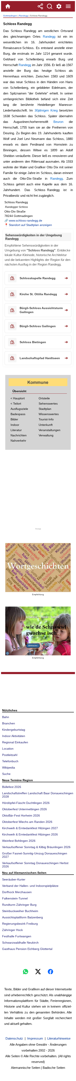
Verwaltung (46, 435)
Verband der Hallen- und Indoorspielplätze (30, 885)
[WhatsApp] (25, 971)
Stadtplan (45, 408)
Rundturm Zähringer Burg (19, 904)
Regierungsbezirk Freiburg (20, 923)
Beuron (58, 122)
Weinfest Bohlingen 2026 (18, 840)
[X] (38, 971)
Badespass (18, 414)
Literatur (16, 430)
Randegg (23, 16)
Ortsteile (44, 398)
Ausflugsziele (19, 408)
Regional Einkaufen (15, 742)
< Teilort (16, 403)
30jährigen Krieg (46, 110)
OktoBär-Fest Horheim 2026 (21, 815)
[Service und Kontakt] (59, 6)
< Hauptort (18, 398)
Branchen (8, 723)
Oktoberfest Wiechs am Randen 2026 (27, 821)
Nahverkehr (18, 440)
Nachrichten (19, 435)
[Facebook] (50, 971)
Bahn (5, 717)
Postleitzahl (9, 755)
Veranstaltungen (49, 430)
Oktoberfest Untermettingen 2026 (24, 809)
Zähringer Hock (12, 930)
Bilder (14, 419)
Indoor (15, 424)
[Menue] (68, 6)
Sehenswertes (48, 403)
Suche (6, 774)
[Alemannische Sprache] (38, 567)
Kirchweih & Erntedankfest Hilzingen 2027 (30, 828)
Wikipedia (8, 767)
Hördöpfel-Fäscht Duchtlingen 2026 (26, 803)
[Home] (7, 6)
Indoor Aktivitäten (13, 736)
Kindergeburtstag (13, 729)
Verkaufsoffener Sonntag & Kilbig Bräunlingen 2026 (36, 847)
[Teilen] (40, 6)
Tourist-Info (46, 419)
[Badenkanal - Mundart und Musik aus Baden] (38, 631)
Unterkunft (46, 424)
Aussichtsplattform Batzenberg (22, 917)
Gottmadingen (10, 16)
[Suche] (49, 6)
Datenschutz (14, 1038)
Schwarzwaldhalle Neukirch (20, 942)
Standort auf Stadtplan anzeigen (30, 225)
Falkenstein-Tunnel (15, 898)
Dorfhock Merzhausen (17, 892)
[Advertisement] (38, 490)
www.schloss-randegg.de (25, 220)
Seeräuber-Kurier (13, 879)
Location (8, 748)
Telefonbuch (10, 761)
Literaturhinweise (59, 1038)
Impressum (35, 1038)
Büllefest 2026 (11, 787)
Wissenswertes (49, 414)
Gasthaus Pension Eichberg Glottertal (27, 949)
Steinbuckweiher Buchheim (20, 911)
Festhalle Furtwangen (16, 936)
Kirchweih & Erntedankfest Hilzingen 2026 (30, 834)
